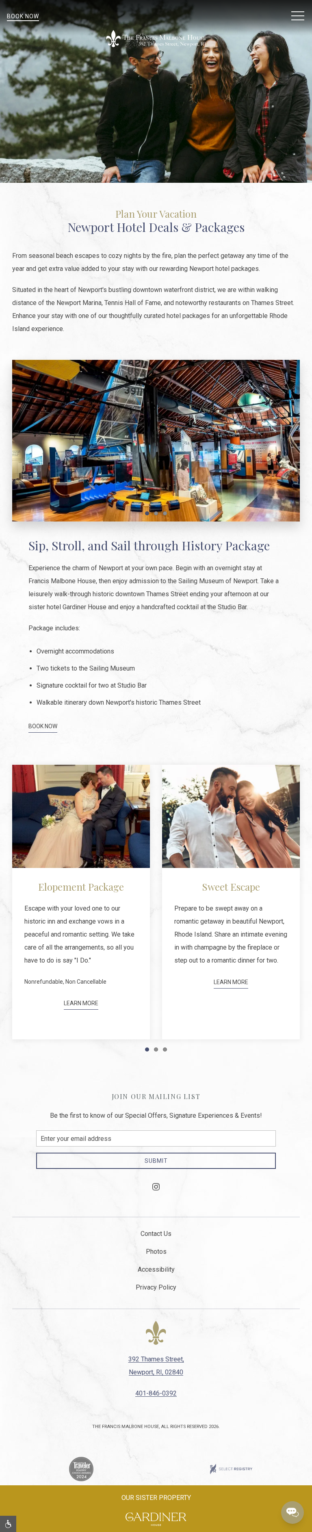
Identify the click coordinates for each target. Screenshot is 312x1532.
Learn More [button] (81, 981)
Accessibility (156, 1269)
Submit (156, 1161)
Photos (156, 1251)
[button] (298, 16)
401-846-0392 (156, 1393)
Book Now (23, 16)
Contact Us (156, 1234)
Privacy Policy (156, 1287)
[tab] (147, 1049)
